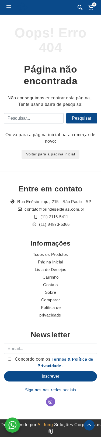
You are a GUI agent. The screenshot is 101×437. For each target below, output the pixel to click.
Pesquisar (81, 118)
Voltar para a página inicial (50, 154)
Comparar (50, 300)
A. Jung (45, 424)
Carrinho (51, 277)
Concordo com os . (53, 362)
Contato (50, 284)
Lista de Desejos (50, 269)
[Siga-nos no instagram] (50, 401)
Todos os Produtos (50, 254)
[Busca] (80, 7)
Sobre (50, 292)
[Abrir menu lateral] (9, 7)
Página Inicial (50, 262)
